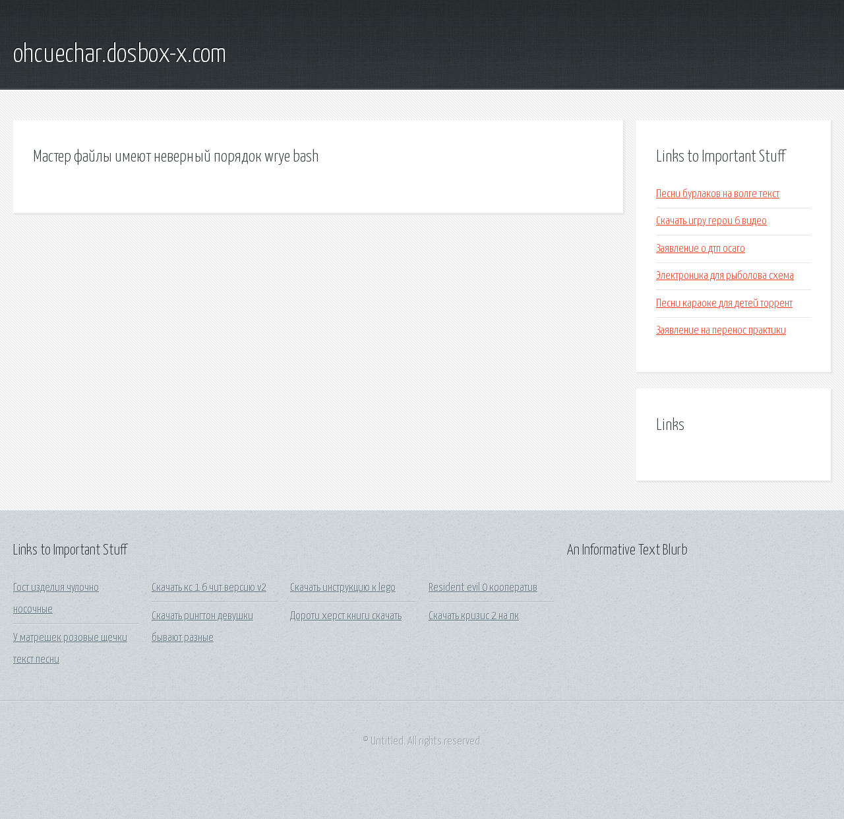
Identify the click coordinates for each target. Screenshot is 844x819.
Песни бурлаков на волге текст (717, 194)
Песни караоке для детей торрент (724, 303)
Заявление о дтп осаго (700, 249)
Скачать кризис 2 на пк (474, 616)
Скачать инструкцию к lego (343, 587)
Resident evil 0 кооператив (483, 587)
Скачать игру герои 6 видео (711, 221)
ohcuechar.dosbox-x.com (119, 54)
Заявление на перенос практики (721, 330)
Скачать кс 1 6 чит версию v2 (209, 587)
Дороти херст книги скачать (346, 616)
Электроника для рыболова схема (725, 276)
